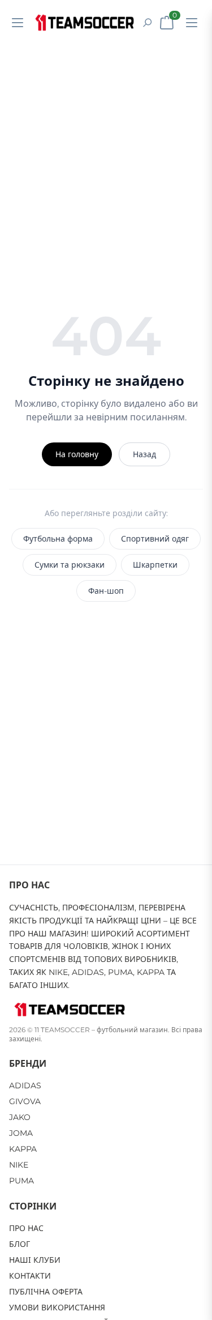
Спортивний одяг (155, 539)
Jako (20, 1117)
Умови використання (57, 1307)
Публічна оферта (46, 1292)
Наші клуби (34, 1260)
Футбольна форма (58, 539)
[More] (191, 22)
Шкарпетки (155, 565)
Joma (21, 1133)
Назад (144, 454)
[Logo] (85, 22)
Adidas (25, 1085)
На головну (76, 454)
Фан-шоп (106, 591)
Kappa (23, 1149)
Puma (21, 1181)
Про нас (26, 1228)
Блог (19, 1244)
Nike (18, 1165)
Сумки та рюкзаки (69, 565)
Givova (25, 1101)
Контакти (30, 1276)
